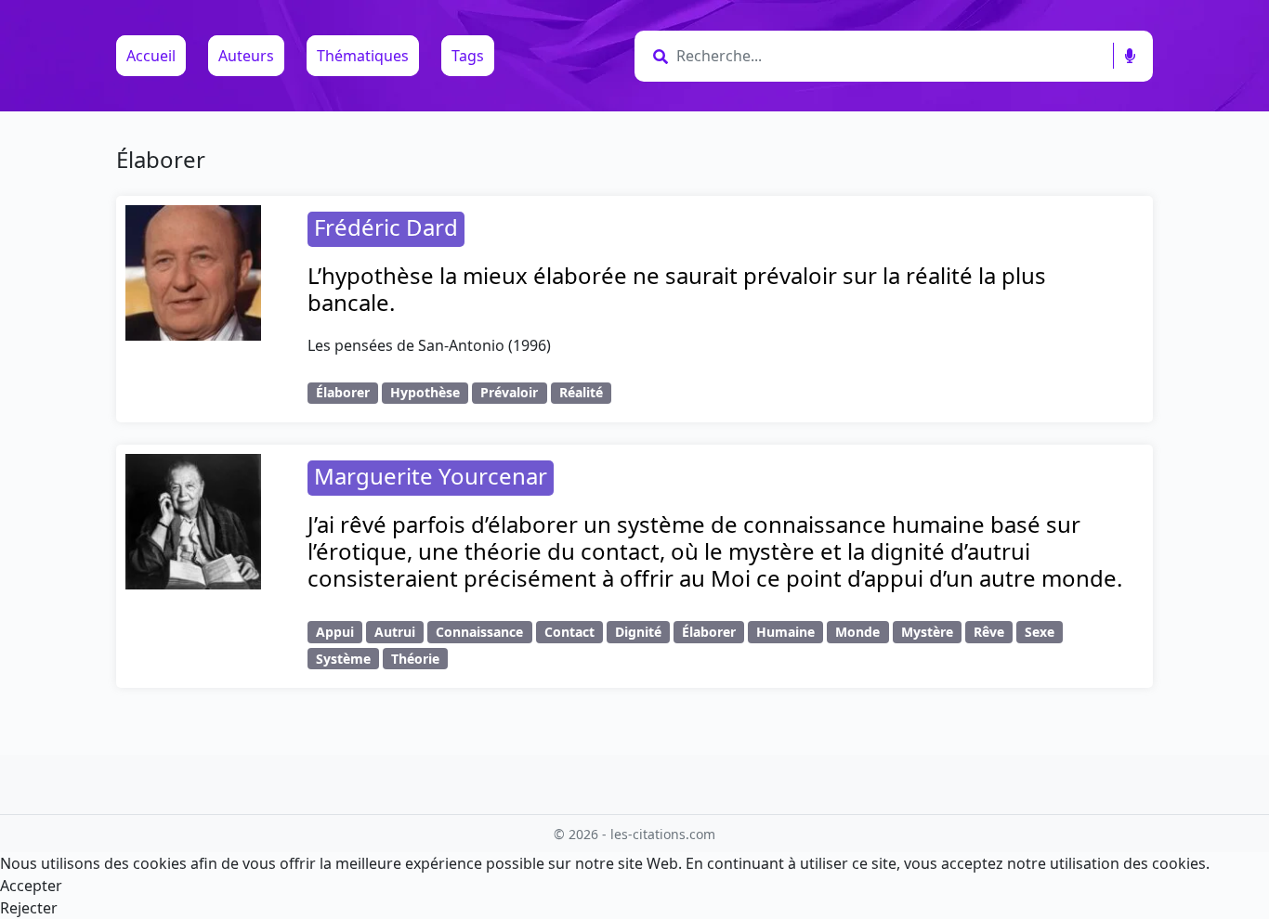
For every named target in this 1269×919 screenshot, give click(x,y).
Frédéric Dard (386, 227)
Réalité (581, 392)
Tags (467, 55)
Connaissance (479, 632)
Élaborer (343, 392)
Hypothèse (425, 392)
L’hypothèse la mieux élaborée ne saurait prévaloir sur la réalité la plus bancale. (676, 288)
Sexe (1039, 632)
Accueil (151, 55)
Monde (857, 632)
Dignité (638, 632)
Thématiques (363, 55)
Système (343, 658)
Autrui (394, 632)
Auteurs (246, 55)
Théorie (415, 658)
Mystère (927, 632)
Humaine (785, 632)
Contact (569, 632)
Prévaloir (509, 392)
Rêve (989, 632)
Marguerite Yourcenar (430, 475)
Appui (335, 632)
